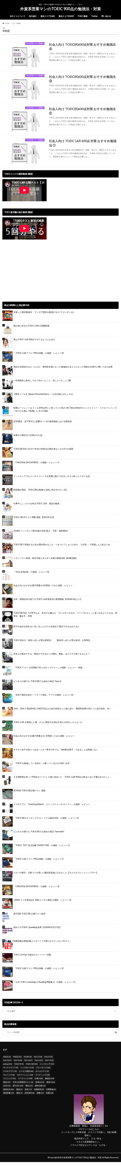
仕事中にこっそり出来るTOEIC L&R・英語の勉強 (36, 503)
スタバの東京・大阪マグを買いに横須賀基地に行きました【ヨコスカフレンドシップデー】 (55, 872)
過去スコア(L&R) (48, 16)
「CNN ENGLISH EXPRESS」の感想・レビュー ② (36, 886)
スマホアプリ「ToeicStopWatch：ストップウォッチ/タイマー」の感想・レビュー (51, 804)
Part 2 (48, 1057)
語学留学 (29, 1093)
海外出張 (40, 1086)
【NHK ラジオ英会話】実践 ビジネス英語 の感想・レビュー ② (42, 900)
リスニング (9, 1078)
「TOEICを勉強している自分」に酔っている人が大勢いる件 (41, 763)
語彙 (40, 1093)
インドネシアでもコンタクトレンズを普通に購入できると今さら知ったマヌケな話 (51, 476)
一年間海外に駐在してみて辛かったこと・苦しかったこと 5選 (42, 380)
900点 (17, 1057)
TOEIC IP (19, 1064)
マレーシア (9, 1075)
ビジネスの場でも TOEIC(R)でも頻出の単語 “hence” (37, 681)
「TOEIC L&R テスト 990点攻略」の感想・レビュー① (38, 859)
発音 (28, 1089)
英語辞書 (8, 1093)
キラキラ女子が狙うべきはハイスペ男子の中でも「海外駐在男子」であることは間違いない (55, 749)
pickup (7, 1064)
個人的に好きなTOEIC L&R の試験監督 (31, 325)
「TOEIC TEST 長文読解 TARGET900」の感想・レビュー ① (41, 845)
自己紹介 (33, 16)
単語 (6, 1082)
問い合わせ (106, 16)
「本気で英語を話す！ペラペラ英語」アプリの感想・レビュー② (43, 695)
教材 (51, 1082)
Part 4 (18, 1060)
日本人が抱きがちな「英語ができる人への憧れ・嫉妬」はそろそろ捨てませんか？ (51, 653)
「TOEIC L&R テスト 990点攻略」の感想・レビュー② (38, 968)
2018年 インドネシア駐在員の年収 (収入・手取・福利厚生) (40, 530)
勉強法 (49, 1078)
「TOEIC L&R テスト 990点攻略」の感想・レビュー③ (38, 353)
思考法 (39, 1082)
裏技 (19, 1093)
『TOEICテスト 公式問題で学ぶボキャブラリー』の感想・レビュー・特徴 (47, 667)
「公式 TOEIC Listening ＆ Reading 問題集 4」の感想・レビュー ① (44, 982)
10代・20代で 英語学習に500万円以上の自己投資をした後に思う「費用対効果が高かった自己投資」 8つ (62, 708)
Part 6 (39, 1060)
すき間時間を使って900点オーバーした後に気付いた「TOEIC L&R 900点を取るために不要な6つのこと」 (62, 777)
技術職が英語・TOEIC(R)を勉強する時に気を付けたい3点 (40, 489)
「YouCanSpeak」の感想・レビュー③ (31, 572)
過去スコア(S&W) (66, 16)
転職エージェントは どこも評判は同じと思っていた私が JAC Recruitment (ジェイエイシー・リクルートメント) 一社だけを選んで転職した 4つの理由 (65, 409)
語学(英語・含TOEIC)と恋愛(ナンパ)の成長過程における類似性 (42, 421)
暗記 (29, 1086)
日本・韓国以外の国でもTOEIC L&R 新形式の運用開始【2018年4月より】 (47, 599)
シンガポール (27, 1067)
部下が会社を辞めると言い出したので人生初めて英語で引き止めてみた (46, 626)
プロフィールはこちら (88, 1129)
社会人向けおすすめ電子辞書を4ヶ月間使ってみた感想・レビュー (44, 736)
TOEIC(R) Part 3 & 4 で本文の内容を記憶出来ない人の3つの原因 (43, 449)
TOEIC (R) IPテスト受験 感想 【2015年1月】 (34, 517)
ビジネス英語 (26, 1071)
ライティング (42, 1075)
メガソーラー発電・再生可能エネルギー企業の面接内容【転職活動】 (45, 558)
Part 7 (49, 1060)
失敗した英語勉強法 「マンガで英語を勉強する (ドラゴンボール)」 (44, 312)
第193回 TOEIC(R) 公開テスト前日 (29, 913)
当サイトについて (17, 16)
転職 (49, 1093)
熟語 (19, 1089)
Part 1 (38, 1057)
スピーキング (43, 1067)
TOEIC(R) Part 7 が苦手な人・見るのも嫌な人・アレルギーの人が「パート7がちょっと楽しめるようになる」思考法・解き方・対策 (65, 614)
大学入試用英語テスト (23, 1082)
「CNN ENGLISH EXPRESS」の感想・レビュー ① (36, 462)
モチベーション (25, 1075)
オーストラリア (10, 1067)
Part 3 (7, 1060)
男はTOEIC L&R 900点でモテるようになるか (34, 339)
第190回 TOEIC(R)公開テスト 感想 (29, 790)
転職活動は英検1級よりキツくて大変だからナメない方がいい (41, 941)
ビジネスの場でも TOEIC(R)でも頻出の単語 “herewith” (38, 831)
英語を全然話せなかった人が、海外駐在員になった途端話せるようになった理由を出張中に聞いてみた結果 (63, 366)
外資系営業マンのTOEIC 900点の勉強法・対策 (60, 8)
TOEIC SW (31, 1064)
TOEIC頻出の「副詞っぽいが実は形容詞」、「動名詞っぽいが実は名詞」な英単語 (51, 640)
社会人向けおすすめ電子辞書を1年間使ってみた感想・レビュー (42, 585)
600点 (7, 1057)
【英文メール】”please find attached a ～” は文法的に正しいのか (43, 394)
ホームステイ (42, 1071)
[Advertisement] (27, 273)
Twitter (94, 16)
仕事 (39, 1078)
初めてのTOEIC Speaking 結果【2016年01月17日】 (37, 927)
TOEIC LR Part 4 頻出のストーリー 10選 (32, 954)
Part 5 (28, 1060)
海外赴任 (8, 1089)
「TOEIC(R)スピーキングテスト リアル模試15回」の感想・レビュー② (46, 818)
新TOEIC (18, 1086)
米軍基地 (51, 1089)
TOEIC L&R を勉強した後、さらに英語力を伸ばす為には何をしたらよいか (47, 722)
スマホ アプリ (10, 1071)
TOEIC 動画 (82, 16)
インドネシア (47, 1064)
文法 (6, 1086)
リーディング (25, 1078)
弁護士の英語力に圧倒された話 (27, 435)
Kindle (28, 1057)
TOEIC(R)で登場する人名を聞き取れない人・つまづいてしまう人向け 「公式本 (61, 544)
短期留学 (39, 1089)
